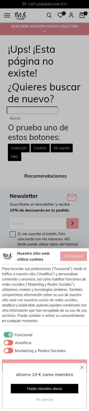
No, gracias (44, 399)
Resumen (76, 256)
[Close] (82, 367)
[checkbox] (17, 335)
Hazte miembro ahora (44, 388)
